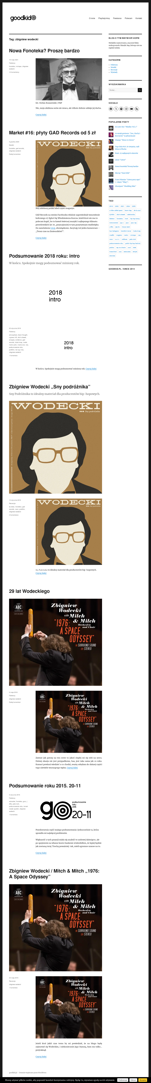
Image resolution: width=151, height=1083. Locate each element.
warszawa (127, 251)
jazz (127, 223)
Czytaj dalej (41, 114)
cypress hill (13, 337)
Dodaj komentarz (15, 154)
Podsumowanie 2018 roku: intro (44, 255)
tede (134, 247)
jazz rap (133, 223)
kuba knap (18, 342)
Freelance (117, 18)
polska (111, 247)
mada (25, 342)
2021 (122, 206)
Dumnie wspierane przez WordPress (32, 1073)
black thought (22, 335)
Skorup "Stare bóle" (122, 173)
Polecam (128, 18)
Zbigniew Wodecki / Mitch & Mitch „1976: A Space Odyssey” (54, 873)
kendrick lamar (126, 231)
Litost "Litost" (120, 160)
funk (126, 218)
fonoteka (12, 66)
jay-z (122, 223)
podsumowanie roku (16, 347)
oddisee (124, 239)
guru (24, 801)
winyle (135, 251)
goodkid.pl (13, 1073)
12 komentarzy (14, 72)
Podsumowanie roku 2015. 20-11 (45, 785)
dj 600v (111, 214)
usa (120, 251)
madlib (111, 235)
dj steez (12, 507)
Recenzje (12, 503)
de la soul (137, 210)
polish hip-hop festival (132, 243)
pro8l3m (12, 350)
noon (16, 509)
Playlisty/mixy (104, 18)
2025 (133, 206)
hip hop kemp (135, 218)
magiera (119, 235)
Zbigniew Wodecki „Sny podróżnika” (49, 386)
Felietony (12, 63)
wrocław (112, 256)
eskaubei (12, 801)
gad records (20, 148)
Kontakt (139, 18)
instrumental (113, 223)
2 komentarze (13, 515)
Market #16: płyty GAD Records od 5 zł (52, 132)
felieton (111, 218)
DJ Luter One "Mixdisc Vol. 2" (126, 127)
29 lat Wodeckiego (29, 591)
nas (27, 345)
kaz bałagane (114, 231)
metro (126, 235)
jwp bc (117, 227)
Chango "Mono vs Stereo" (125, 140)
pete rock (16, 804)
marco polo (13, 345)
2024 (128, 206)
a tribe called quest (115, 210)
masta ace (21, 345)
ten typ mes (19, 350)
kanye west (126, 227)
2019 (111, 206)
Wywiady (114, 72)
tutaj (52, 228)
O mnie (92, 18)
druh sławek (22, 337)
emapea (12, 340)
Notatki (11, 145)
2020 (116, 206)
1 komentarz (13, 355)
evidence (18, 340)
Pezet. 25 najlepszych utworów (126, 153)
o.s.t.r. (117, 239)
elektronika (131, 214)
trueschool (113, 251)
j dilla (111, 227)
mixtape (18, 66)
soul (129, 247)
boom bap (128, 210)
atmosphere (13, 335)
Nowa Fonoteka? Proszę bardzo (44, 50)
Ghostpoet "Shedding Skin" (125, 186)
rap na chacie (121, 247)
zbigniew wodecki (15, 151)
